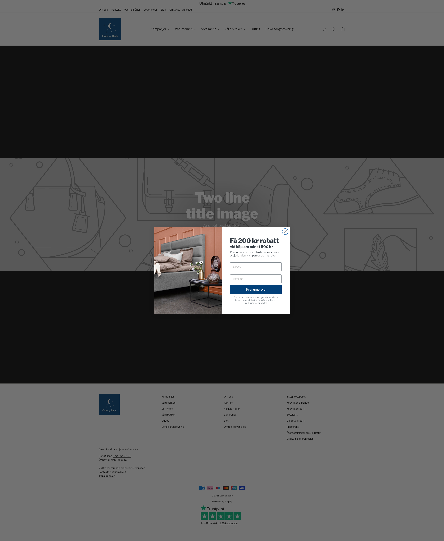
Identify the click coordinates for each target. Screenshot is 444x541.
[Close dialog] (285, 232)
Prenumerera (256, 289)
